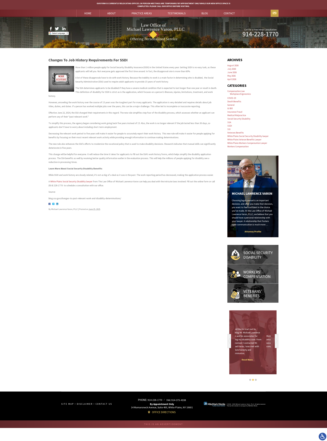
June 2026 (232, 72)
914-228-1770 (260, 34)
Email (274, 13)
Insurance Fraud (234, 111)
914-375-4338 (178, 400)
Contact (229, 13)
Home (87, 13)
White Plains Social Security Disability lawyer (71, 181)
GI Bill (230, 108)
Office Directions (164, 412)
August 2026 (232, 65)
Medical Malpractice (236, 115)
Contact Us (104, 403)
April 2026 (231, 79)
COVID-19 (231, 98)
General (231, 105)
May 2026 (231, 75)
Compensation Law (236, 91)
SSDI (229, 125)
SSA (229, 122)
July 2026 (231, 68)
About (111, 13)
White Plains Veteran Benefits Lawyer (244, 139)
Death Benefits (234, 101)
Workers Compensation (238, 146)
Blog (204, 13)
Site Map (67, 403)
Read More (252, 352)
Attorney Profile (253, 231)
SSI (229, 129)
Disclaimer (85, 403)
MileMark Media (252, 405)
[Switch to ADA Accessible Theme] (322, 436)
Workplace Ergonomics (240, 94)
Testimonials (177, 13)
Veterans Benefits (235, 132)
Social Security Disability (238, 118)
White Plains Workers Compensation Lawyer (247, 143)
